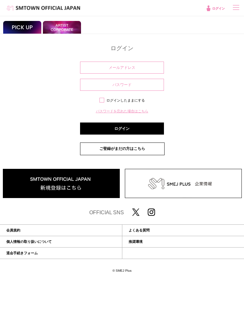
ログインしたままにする (125, 100)
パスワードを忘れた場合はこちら (122, 111)
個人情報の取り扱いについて (29, 241)
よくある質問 (139, 230)
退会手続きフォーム (22, 253)
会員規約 (13, 230)
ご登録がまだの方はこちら (122, 148)
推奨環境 (136, 241)
